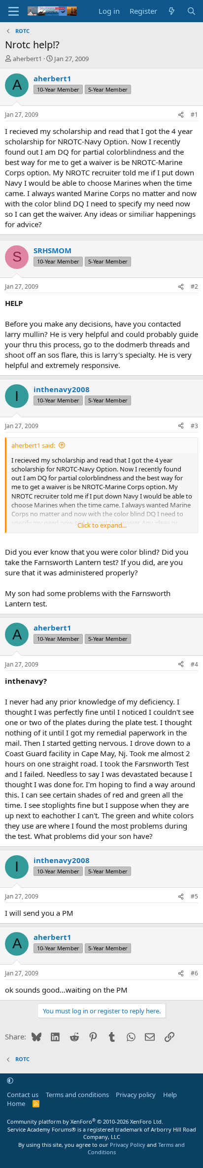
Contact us (22, 1094)
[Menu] (13, 11)
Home (16, 1103)
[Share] (180, 115)
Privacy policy (136, 1094)
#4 (194, 664)
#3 (194, 426)
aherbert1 (27, 58)
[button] (10, 1080)
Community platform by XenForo (85, 1121)
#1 (194, 114)
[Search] (191, 11)
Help (170, 1094)
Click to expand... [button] (102, 525)
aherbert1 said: (33, 445)
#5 (194, 896)
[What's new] (171, 11)
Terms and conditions (77, 1094)
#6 (194, 973)
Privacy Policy (127, 1144)
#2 (194, 286)
